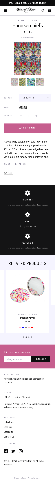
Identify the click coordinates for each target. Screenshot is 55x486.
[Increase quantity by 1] (36, 115)
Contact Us (9, 436)
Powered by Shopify (34, 478)
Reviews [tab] (8, 173)
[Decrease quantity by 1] (21, 115)
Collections (9, 421)
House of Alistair (27, 20)
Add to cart (27, 128)
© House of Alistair (20, 478)
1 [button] (23, 337)
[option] (27, 58)
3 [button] (28, 337)
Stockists (8, 426)
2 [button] (26, 337)
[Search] (42, 10)
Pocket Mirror (27, 317)
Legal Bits (8, 431)
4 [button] (31, 337)
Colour (8, 98)
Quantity (9, 115)
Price (7, 107)
